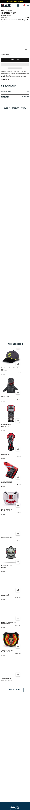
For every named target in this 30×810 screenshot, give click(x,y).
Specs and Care (6, 91)
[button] (15, 64)
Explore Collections (15, 1)
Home (2, 10)
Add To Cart (15, 60)
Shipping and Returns (8, 86)
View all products (15, 690)
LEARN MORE (25, 97)
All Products (9, 10)
